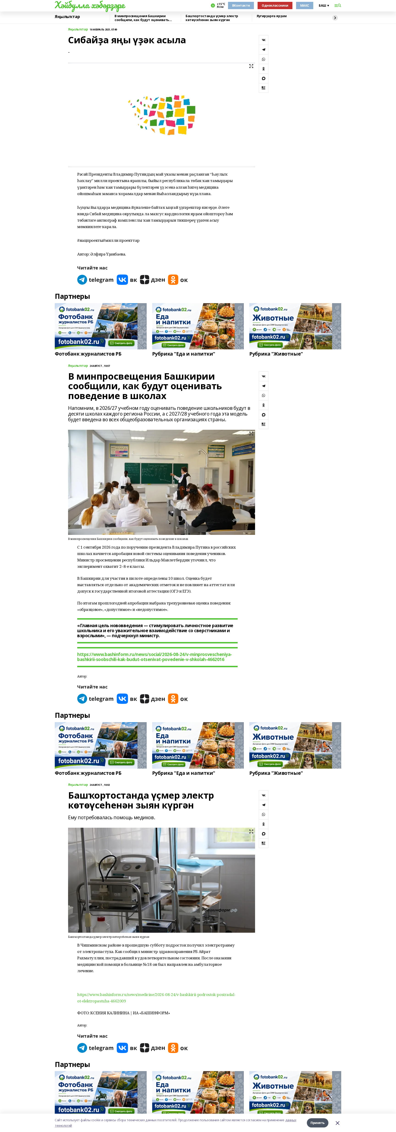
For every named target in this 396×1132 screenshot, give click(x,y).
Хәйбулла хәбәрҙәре (89, 4)
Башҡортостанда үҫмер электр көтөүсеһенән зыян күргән (212, 18)
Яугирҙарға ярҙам (271, 16)
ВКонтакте (241, 5)
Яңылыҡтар (67, 16)
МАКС (304, 5)
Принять (318, 1123)
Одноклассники (275, 5)
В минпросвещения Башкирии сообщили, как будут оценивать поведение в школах (142, 18)
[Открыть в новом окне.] (95, 280)
